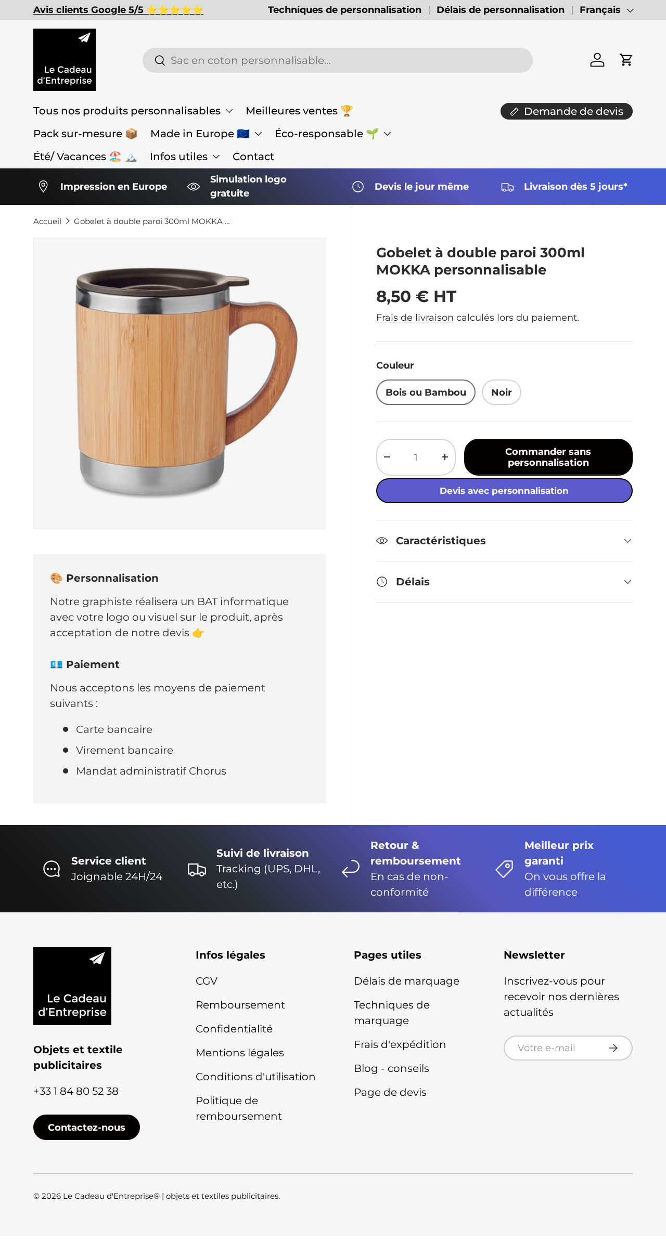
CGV (206, 981)
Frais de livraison (415, 317)
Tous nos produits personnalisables (127, 110)
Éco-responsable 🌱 (327, 133)
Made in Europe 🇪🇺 (200, 133)
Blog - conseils (391, 1068)
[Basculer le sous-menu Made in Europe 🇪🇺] (258, 133)
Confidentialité (234, 1029)
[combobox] (338, 60)
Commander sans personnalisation (548, 457)
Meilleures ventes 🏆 (299, 110)
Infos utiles (179, 156)
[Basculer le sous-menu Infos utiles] (216, 156)
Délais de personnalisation (501, 10)
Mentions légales (240, 1052)
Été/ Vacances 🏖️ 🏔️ (85, 156)
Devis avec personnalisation (504, 491)
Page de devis (390, 1092)
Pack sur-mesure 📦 (85, 133)
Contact (253, 156)
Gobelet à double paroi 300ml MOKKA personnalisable (152, 221)
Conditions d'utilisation (256, 1076)
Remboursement (240, 1005)
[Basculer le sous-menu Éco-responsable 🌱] (387, 133)
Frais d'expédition (400, 1044)
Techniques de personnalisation (344, 10)
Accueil (47, 221)
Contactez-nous (86, 1127)
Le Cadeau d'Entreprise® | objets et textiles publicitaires (170, 1196)
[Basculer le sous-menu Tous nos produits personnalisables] (229, 110)
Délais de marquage (406, 981)
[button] (626, 59)
